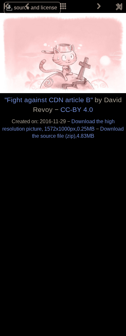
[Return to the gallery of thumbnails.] (119, 8)
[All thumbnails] (63, 6)
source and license (35, 7)
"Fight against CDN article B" (49, 99)
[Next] (99, 6)
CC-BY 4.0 (76, 109)
